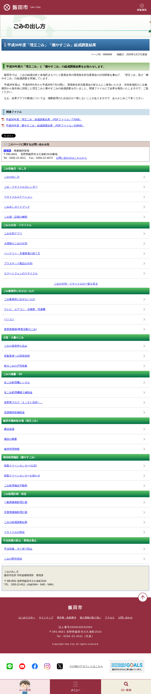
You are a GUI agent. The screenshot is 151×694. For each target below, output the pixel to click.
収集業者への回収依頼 (17, 355)
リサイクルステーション (18, 196)
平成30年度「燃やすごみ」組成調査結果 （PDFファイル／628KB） (45, 125)
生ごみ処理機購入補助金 (18, 392)
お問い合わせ (125, 617)
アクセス (110, 617)
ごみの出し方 (75, 26)
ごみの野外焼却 (13, 558)
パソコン (9, 319)
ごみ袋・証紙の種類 (15, 216)
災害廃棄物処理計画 (15, 512)
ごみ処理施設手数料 (15, 485)
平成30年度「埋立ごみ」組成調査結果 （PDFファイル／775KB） (44, 119)
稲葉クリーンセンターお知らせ (22, 475)
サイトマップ (46, 617)
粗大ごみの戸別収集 (15, 365)
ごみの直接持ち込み (15, 345)
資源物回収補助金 (14, 412)
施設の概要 (10, 438)
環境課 (7, 150)
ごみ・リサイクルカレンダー (21, 186)
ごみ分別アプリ (13, 233)
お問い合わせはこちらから (71, 157)
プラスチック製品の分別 (18, 263)
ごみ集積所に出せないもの (19, 299)
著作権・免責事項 (66, 617)
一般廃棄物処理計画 (15, 502)
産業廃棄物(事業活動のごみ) (20, 329)
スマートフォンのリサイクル (21, 273)
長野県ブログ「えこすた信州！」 (23, 402)
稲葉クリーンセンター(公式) (20, 465)
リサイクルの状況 (14, 532)
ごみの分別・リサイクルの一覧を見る (76, 283)
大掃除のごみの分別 (15, 243)
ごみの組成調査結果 (15, 522)
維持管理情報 (12, 448)
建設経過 (9, 428)
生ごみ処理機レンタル (17, 382)
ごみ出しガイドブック (17, 206)
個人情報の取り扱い (90, 617)
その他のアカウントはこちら (86, 666)
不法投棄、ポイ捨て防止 (18, 548)
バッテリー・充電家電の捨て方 (22, 253)
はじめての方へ (26, 617)
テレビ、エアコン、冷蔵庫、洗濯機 (24, 309)
